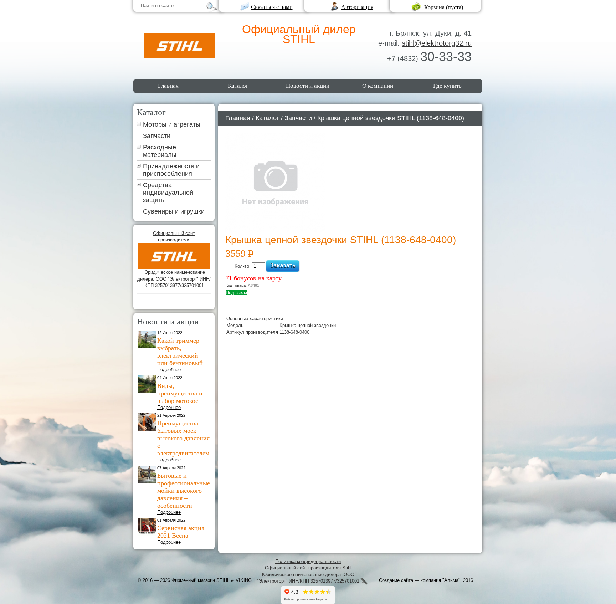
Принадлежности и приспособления (171, 170)
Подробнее (169, 369)
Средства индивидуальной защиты (168, 192)
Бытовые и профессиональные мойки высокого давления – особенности (183, 490)
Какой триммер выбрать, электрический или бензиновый (180, 352)
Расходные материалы (159, 151)
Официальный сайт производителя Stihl (308, 567)
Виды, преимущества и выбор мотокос (179, 393)
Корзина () (443, 7)
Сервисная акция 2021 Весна (180, 531)
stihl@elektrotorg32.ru (437, 43)
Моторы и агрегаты (171, 124)
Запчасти (156, 135)
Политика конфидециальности (308, 561)
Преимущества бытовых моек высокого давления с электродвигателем (183, 438)
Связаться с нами (272, 7)
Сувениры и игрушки (174, 211)
